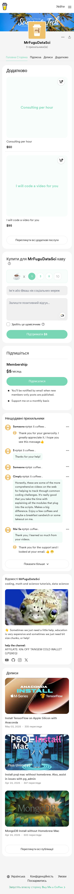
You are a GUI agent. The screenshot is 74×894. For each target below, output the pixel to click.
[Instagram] (20, 660)
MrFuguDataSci (37, 42)
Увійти (60, 6)
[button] (70, 7)
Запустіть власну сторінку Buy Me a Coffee (36, 887)
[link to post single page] (37, 703)
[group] (37, 112)
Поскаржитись (37, 880)
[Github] (13, 660)
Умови (62, 876)
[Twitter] (26, 660)
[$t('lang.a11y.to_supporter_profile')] (15, 433)
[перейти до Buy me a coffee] (4, 6)
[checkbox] (23, 324)
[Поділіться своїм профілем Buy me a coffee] (69, 37)
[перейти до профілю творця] (37, 30)
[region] (37, 157)
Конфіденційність (41, 876)
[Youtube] (7, 660)
